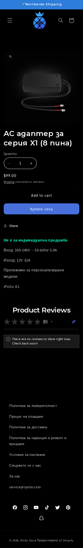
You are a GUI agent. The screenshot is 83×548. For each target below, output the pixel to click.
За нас (15, 476)
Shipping (9, 181)
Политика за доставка (28, 427)
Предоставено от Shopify (55, 540)
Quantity (10, 154)
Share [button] (13, 226)
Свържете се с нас (25, 465)
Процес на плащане (26, 416)
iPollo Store (28, 540)
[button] (9, 20)
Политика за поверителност (33, 406)
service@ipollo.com (25, 487)
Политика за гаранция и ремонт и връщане (37, 441)
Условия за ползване (27, 455)
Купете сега (41, 209)
